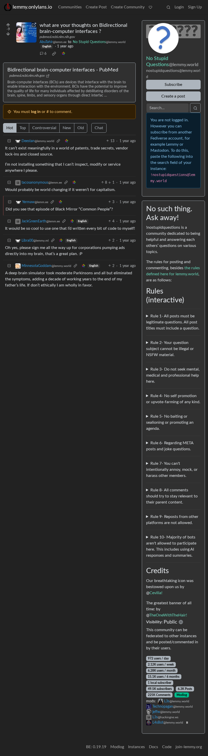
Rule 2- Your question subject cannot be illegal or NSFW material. (170, 349)
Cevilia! (155, 593)
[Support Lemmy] (150, 7)
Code (166, 747)
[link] (54, 54)
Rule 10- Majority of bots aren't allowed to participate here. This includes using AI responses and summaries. (171, 546)
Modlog (182, 694)
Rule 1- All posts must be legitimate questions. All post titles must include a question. (172, 322)
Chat (99, 128)
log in (36, 112)
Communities (70, 7)
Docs (153, 747)
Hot (9, 128)
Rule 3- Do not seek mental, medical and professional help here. (173, 375)
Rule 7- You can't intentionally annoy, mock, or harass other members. (172, 469)
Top (23, 128)
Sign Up (195, 7)
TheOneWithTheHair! (168, 615)
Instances (136, 747)
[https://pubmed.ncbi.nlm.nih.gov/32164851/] (26, 32)
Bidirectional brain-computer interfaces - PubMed (62, 69)
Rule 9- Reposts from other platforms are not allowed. (172, 520)
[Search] (168, 7)
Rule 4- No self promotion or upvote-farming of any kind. (173, 399)
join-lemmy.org (189, 747)
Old (80, 128)
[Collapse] (9, 141)
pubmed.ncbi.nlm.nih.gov (57, 37)
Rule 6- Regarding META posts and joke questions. (169, 446)
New (67, 128)
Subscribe (173, 85)
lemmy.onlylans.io (32, 7)
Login (179, 7)
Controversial (44, 128)
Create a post (173, 96)
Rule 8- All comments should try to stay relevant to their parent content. (172, 496)
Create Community (128, 7)
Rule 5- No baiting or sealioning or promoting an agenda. (170, 422)
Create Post (96, 7)
